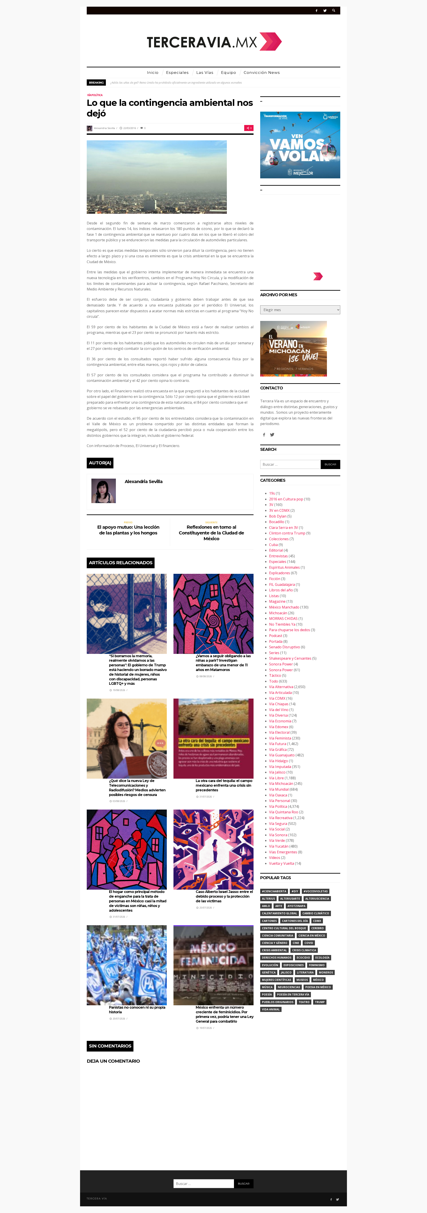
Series (274, 652)
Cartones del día (295, 921)
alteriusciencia (317, 899)
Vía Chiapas (278, 703)
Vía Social (277, 829)
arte (278, 906)
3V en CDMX (279, 510)
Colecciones (279, 538)
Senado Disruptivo (284, 647)
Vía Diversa (278, 715)
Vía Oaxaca (278, 795)
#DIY (295, 891)
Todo (273, 681)
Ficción (274, 578)
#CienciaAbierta (274, 891)
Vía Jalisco (277, 772)
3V (271, 504)
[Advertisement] (300, 231)
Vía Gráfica (278, 749)
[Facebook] (316, 10)
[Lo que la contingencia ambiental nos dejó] (157, 176)
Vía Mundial (279, 789)
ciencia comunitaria (277, 935)
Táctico (275, 675)
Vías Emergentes (283, 852)
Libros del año (281, 590)
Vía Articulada (280, 692)
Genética (269, 972)
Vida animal (271, 1009)
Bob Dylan (277, 516)
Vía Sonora (278, 834)
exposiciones (294, 965)
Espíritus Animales (284, 567)
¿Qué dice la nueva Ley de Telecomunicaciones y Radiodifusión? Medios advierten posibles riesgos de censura (137, 788)
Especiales (277, 561)
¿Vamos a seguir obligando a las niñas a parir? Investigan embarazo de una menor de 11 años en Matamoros (223, 663)
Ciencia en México (311, 935)
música (267, 987)
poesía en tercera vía (293, 994)
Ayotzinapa (296, 906)
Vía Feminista (280, 738)
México (318, 980)
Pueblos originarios (277, 1002)
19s (272, 493)
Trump (320, 1002)
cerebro (317, 928)
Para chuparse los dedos (289, 629)
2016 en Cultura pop (286, 499)
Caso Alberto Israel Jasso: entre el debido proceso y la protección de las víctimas (224, 896)
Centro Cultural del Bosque (284, 928)
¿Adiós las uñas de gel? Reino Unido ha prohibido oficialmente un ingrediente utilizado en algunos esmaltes (176, 83)
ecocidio (303, 957)
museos (302, 980)
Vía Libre (276, 778)
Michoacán (278, 613)
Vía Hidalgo (278, 760)
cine (296, 943)
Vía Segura (278, 823)
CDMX (317, 921)
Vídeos (274, 857)
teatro (304, 1002)
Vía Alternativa (281, 686)
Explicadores (279, 572)
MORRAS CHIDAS (283, 618)
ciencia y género (274, 943)
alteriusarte (290, 899)
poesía (267, 994)
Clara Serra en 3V (283, 527)
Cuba (273, 544)
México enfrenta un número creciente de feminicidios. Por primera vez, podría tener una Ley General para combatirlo (225, 1014)
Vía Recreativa (280, 817)
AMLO (266, 906)
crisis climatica (304, 950)
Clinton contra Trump (287, 533)
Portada (275, 641)
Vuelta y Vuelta (281, 863)
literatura (305, 972)
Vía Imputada (280, 766)
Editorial (276, 550)
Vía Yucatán (278, 846)
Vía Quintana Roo (283, 812)
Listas (274, 595)
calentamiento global (279, 913)
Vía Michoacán (281, 783)
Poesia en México (318, 987)
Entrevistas (278, 556)
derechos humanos (276, 957)
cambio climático (315, 913)
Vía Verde (277, 840)
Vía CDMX (277, 698)
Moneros (326, 972)
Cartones (269, 921)
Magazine (277, 601)
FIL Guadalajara (282, 584)
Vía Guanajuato (282, 755)
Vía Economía (280, 721)
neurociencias (289, 987)
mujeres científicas (276, 980)
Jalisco (286, 972)
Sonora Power (281, 664)
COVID (308, 943)
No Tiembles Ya (282, 624)
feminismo (317, 965)
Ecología (322, 957)
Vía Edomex (278, 726)
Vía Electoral (279, 732)
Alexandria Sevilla (104, 128)
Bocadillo (276, 521)
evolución (270, 965)
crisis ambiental (274, 950)
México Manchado (284, 607)
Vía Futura (277, 743)
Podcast (275, 635)
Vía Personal (279, 800)
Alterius (268, 899)
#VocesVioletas (316, 891)
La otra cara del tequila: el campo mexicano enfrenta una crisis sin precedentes (224, 785)
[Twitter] (325, 10)
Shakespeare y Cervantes (290, 658)
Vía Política (94, 95)
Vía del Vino (278, 709)
